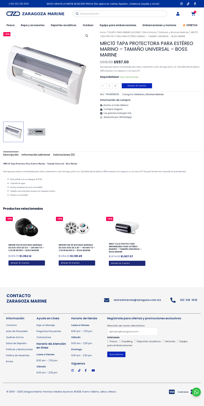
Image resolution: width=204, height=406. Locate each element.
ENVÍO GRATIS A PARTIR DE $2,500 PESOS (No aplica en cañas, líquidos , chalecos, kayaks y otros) (103, 3)
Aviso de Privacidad (16, 331)
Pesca (11, 25)
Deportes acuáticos (63, 25)
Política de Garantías (17, 355)
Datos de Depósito (16, 343)
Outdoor (88, 25)
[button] (87, 36)
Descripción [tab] (10, 154)
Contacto (11, 325)
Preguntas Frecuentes (48, 331)
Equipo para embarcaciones (118, 25)
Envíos (9, 361)
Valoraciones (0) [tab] (64, 154)
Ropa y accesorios (32, 25)
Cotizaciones (43, 337)
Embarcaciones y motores (159, 25)
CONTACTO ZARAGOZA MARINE (27, 298)
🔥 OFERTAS (190, 25)
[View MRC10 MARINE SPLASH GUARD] (13, 132)
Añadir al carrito (136, 85)
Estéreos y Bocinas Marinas (149, 94)
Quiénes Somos (15, 337)
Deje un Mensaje (45, 325)
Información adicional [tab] (36, 154)
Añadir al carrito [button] (20, 263)
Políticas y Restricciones (19, 349)
